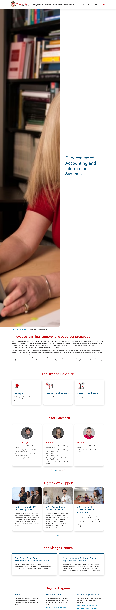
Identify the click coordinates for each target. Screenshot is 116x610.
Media (66, 4)
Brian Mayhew (81, 443)
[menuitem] (37, 4)
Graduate (47, 4)
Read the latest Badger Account (55, 607)
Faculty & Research (21, 329)
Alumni (85, 5)
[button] (52, 470)
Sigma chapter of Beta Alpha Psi (86, 605)
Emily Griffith (50, 443)
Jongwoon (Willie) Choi (22, 443)
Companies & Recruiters (95, 5)
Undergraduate (37, 4)
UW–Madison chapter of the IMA (86, 608)
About (71, 4)
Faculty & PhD (57, 4)
